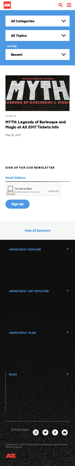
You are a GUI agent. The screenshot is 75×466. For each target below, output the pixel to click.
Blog (13, 374)
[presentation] (33, 189)
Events (10, 116)
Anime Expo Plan (22, 333)
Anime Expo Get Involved (29, 291)
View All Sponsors (37, 230)
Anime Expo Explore (25, 249)
